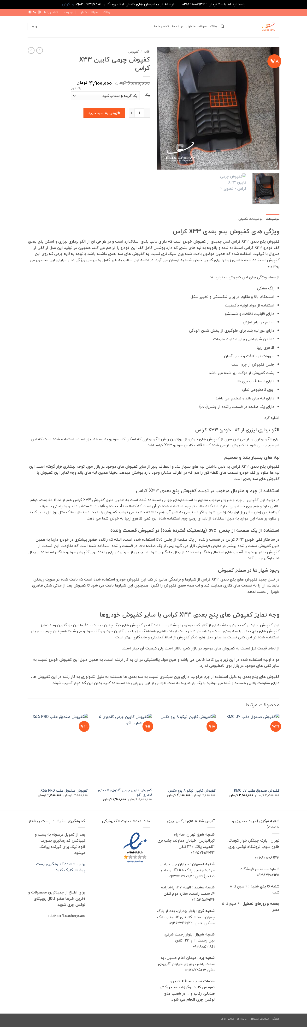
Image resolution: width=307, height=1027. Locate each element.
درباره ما (68, 12)
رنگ (147, 95)
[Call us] (34, 12)
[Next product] (39, 50)
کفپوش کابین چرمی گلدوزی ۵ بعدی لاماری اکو (125, 792)
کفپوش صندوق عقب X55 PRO (64, 791)
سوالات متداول (88, 12)
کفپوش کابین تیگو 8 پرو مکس (192, 791)
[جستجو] (222, 26)
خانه (147, 51)
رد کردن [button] (68, 4)
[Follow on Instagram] (39, 12)
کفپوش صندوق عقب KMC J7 (256, 791)
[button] (34, 26)
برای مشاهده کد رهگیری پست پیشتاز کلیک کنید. (60, 867)
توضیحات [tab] (272, 218)
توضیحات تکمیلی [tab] (250, 218)
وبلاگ (106, 12)
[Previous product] (31, 50)
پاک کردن (76, 88)
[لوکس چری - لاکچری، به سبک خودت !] (255, 26)
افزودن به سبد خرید (104, 113)
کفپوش (133, 51)
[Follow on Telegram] (30, 12)
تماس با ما (51, 12)
